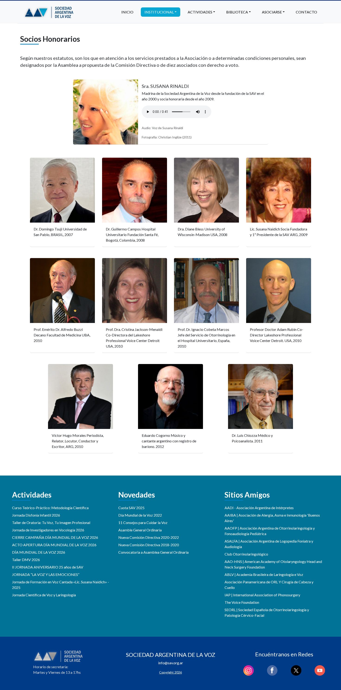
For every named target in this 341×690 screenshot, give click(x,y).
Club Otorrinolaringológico (246, 554)
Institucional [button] (159, 12)
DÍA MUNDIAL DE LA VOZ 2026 (38, 552)
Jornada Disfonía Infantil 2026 (36, 515)
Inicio (127, 12)
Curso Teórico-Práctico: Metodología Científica (50, 507)
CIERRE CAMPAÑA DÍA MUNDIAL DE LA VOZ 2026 (55, 537)
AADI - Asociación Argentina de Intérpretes (259, 507)
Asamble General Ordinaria (140, 530)
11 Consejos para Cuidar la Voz (142, 522)
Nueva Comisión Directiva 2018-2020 (148, 545)
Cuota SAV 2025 (131, 507)
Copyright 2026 (170, 672)
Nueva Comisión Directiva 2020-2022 (148, 537)
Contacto (306, 12)
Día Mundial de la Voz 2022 (140, 515)
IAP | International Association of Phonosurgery (262, 595)
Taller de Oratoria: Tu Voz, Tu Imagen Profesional (51, 522)
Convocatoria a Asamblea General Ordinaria (153, 552)
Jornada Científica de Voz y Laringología (44, 595)
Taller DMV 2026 (26, 559)
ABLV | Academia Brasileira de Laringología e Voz (264, 574)
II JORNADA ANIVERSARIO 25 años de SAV (47, 567)
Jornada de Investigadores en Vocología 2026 (48, 530)
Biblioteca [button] (237, 12)
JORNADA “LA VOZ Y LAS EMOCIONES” (45, 574)
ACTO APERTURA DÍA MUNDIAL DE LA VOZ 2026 (54, 545)
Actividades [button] (200, 12)
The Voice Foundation (242, 602)
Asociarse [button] (272, 12)
